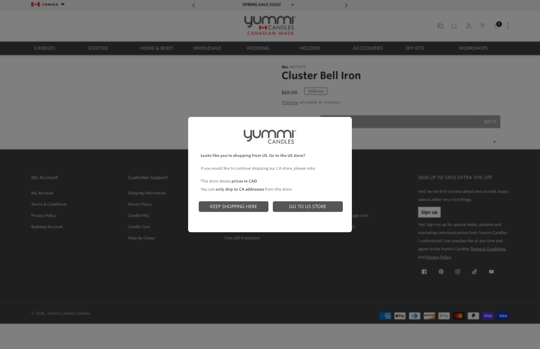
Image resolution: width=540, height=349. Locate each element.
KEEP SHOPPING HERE (233, 206)
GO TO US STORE (307, 206)
